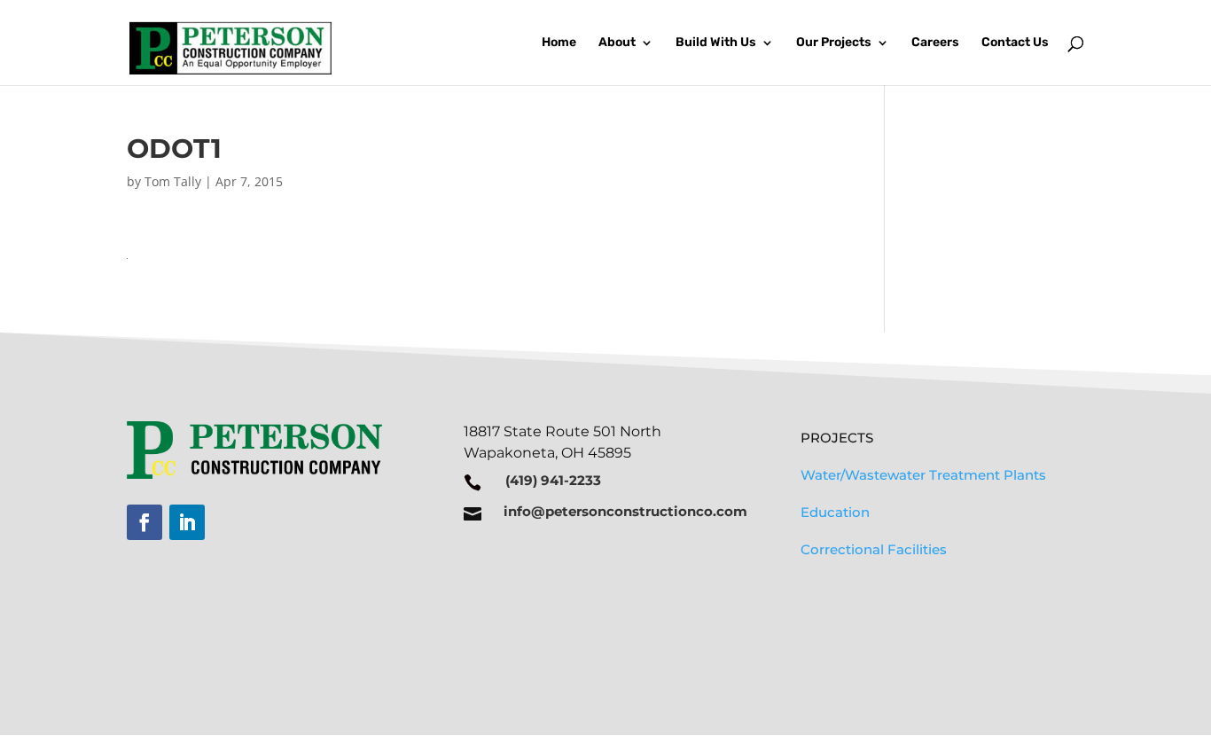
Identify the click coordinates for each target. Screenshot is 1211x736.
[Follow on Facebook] (144, 522)
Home (559, 43)
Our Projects (833, 43)
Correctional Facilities (874, 549)
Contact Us (1015, 43)
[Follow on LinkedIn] (187, 522)
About (617, 43)
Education (835, 512)
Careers (935, 43)
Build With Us (716, 43)
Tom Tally (173, 181)
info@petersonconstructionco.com (625, 511)
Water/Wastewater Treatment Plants (923, 474)
